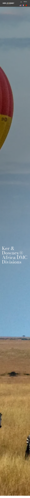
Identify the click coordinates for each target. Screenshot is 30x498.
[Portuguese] (26, 5)
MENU (25, 1)
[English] (20, 5)
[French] (23, 5)
